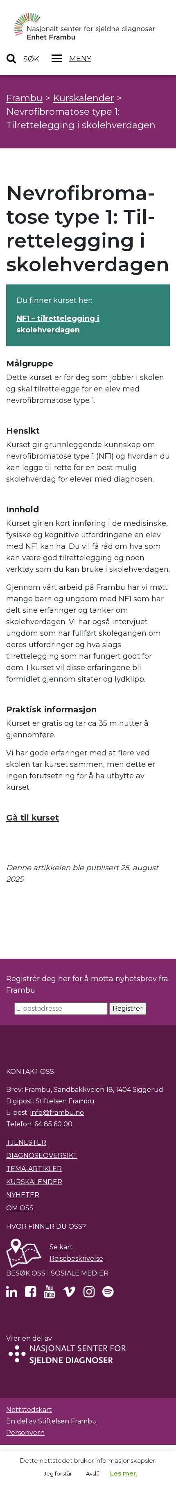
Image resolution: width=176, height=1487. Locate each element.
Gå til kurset (32, 818)
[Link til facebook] (30, 1294)
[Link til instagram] (89, 1294)
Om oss (20, 1208)
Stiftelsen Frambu (67, 1421)
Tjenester (26, 1142)
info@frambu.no (57, 1112)
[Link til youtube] (49, 1294)
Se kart (61, 1247)
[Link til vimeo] (69, 1294)
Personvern (25, 1433)
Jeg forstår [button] (58, 1473)
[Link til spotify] (107, 1294)
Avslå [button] (92, 1473)
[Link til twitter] (11, 1294)
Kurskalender (34, 1182)
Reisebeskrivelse (76, 1258)
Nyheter (22, 1195)
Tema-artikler (34, 1169)
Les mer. (123, 1473)
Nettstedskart (29, 1410)
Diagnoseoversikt (41, 1156)
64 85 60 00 (53, 1124)
